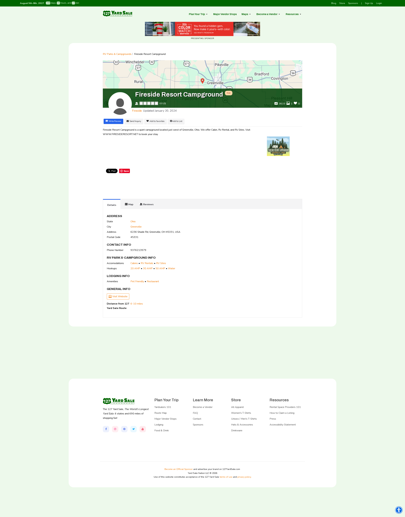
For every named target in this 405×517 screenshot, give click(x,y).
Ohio (133, 221)
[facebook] (106, 429)
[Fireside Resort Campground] (278, 146)
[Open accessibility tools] (399, 510)
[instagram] (115, 429)
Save (126, 170)
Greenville (136, 226)
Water (171, 268)
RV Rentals (147, 263)
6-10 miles (137, 303)
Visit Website (120, 296)
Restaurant (153, 281)
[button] (199, 14)
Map (130, 204)
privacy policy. (244, 476)
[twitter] (133, 429)
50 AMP (160, 268)
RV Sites (161, 263)
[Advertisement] (202, 186)
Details (111, 205)
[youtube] (143, 429)
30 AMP (148, 268)
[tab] (111, 204)
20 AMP (135, 268)
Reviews (148, 204)
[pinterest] (124, 429)
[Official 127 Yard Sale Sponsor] (202, 29)
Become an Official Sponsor (179, 469)
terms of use (226, 476)
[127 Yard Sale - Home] (117, 13)
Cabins (134, 263)
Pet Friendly (137, 281)
